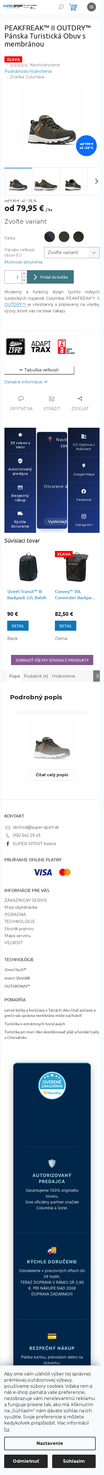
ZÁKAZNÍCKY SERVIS (25, 901)
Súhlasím (74, 1461)
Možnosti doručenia (23, 262)
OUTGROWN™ (17, 987)
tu (6, 1429)
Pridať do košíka (54, 276)
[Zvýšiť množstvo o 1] (24, 273)
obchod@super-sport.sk (35, 828)
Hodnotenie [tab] (63, 676)
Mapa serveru (17, 937)
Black (12, 638)
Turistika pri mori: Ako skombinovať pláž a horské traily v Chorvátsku (46, 1036)
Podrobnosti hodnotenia (28, 71)
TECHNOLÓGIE (19, 922)
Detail (18, 625)
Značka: (27, 76)
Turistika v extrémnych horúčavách (34, 1024)
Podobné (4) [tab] (36, 676)
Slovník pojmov (19, 929)
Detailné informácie (23, 382)
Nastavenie (50, 1443)
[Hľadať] (61, 7)
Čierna (61, 638)
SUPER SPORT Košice (34, 844)
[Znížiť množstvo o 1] (24, 280)
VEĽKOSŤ (13, 944)
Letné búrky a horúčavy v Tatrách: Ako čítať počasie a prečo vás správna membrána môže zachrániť (49, 1014)
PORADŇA (15, 915)
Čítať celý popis (50, 776)
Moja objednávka (20, 908)
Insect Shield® (17, 978)
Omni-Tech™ (15, 970)
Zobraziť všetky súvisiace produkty (52, 659)
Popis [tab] (14, 676)
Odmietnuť (26, 1461)
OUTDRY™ (15, 304)
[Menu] (91, 7)
